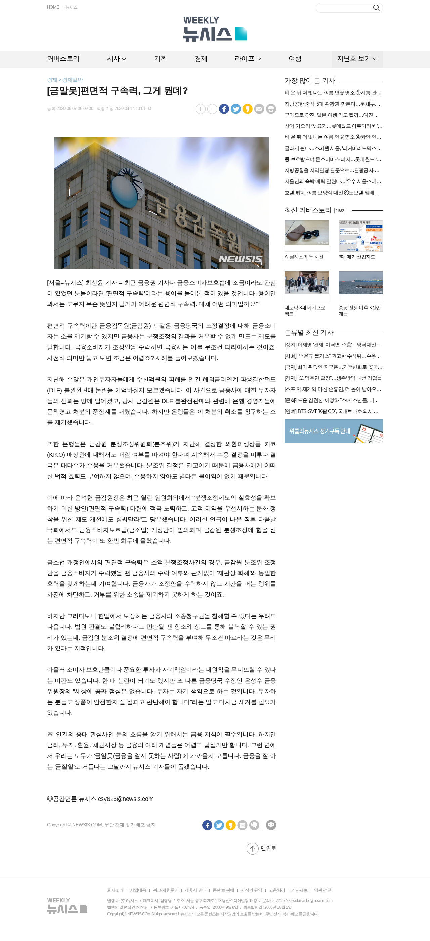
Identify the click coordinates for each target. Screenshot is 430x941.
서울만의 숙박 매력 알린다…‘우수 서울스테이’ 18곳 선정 (334, 181)
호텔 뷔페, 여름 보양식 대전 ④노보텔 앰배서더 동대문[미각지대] (334, 192)
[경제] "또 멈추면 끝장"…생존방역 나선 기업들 (333, 378)
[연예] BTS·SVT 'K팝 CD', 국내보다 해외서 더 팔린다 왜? (334, 411)
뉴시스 (71, 7)
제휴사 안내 (195, 890)
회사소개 (115, 890)
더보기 (340, 210)
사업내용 (138, 890)
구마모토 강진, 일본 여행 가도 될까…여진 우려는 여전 (334, 115)
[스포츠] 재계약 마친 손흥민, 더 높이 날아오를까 (334, 389)
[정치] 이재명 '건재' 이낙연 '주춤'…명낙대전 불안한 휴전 (334, 344)
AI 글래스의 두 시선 (304, 256)
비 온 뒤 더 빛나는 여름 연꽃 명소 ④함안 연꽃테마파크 (334, 137)
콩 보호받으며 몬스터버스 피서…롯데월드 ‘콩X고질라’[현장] (334, 159)
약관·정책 (323, 890)
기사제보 (299, 890)
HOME (53, 7)
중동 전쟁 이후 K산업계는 (360, 310)
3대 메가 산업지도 (357, 256)
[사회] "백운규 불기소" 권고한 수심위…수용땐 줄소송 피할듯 (334, 356)
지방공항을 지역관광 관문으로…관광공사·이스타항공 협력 (334, 170)
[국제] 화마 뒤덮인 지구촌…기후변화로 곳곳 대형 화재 (334, 367)
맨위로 (268, 848)
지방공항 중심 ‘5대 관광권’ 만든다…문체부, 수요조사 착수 (334, 104)
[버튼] (376, 8)
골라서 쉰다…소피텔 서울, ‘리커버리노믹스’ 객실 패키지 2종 (334, 148)
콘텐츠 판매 (223, 890)
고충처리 (277, 890)
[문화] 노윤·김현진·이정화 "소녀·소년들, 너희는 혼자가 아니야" (334, 400)
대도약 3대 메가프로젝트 (305, 310)
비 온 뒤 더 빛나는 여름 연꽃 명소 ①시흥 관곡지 (334, 92)
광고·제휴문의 (165, 890)
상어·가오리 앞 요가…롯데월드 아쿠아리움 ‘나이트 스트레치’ (334, 126)
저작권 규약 (251, 890)
